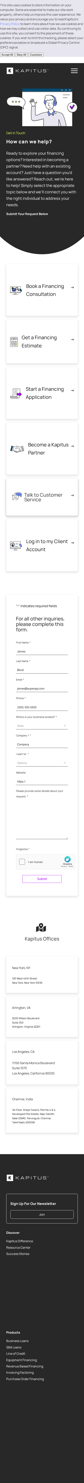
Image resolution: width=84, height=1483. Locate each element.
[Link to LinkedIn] (9, 60)
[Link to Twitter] (9, 1466)
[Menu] (72, 71)
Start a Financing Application (45, 392)
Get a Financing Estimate (39, 341)
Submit (42, 879)
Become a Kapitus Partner (48, 448)
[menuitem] (72, 71)
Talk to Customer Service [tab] (43, 497)
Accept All (7, 54)
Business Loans (17, 1341)
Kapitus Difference (19, 1241)
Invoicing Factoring (20, 1372)
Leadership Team (18, 1291)
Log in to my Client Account (47, 545)
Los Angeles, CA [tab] (23, 1051)
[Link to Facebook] (32, 60)
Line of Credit (15, 1353)
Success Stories (17, 1254)
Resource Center (18, 1247)
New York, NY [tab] (21, 968)
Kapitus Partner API (20, 1310)
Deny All (21, 54)
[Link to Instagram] (26, 60)
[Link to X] (15, 60)
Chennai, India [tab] (22, 1099)
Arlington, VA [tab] (21, 1008)
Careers (12, 1297)
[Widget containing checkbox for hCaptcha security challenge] (45, 861)
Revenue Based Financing (24, 1366)
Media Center (15, 1303)
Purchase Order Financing (25, 1379)
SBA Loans (13, 1347)
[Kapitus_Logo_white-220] (34, 71)
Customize (36, 54)
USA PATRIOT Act (18, 1316)
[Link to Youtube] (20, 60)
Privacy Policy (10, 24)
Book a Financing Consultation (45, 290)
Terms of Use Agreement (23, 1284)
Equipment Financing (21, 1360)
